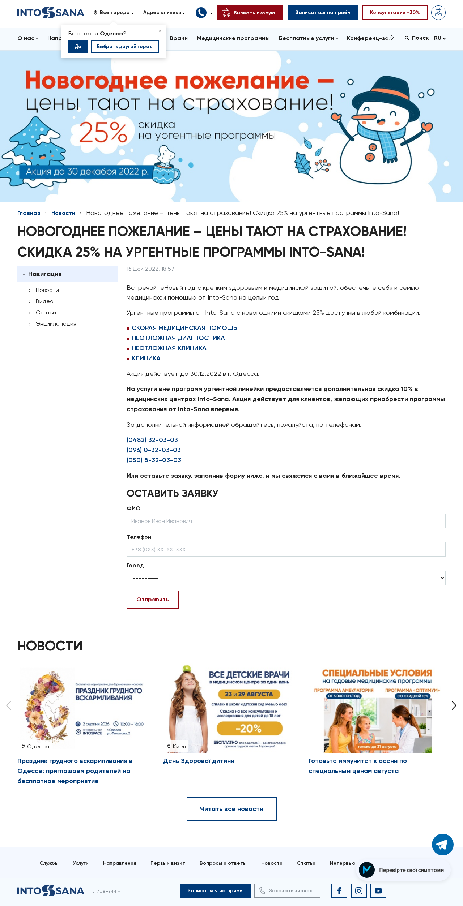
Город (135, 565)
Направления (119, 863)
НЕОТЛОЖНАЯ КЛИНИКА (169, 348)
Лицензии (104, 891)
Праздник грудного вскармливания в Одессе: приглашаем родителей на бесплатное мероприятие (74, 771)
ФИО (134, 508)
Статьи (46, 312)
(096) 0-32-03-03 (154, 450)
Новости (63, 213)
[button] (116, 12)
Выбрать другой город (125, 46)
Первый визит (167, 863)
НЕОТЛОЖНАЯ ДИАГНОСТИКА (178, 338)
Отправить (152, 599)
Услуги (81, 863)
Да (78, 46)
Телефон (139, 536)
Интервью (343, 863)
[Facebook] (339, 891)
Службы (49, 863)
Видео (45, 301)
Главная (29, 213)
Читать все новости (231, 809)
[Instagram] (359, 891)
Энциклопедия (56, 323)
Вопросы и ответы (223, 863)
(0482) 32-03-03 (152, 440)
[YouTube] (378, 891)
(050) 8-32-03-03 (154, 460)
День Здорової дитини (198, 761)
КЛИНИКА (146, 358)
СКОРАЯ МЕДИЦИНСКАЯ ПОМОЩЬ (184, 328)
